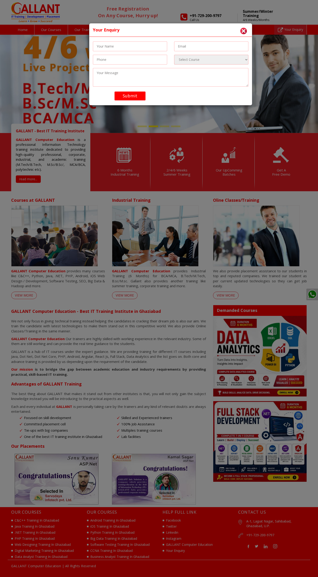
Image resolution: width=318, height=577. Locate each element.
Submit (130, 96)
